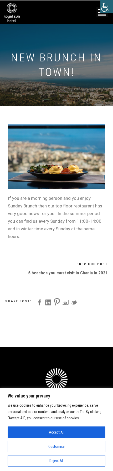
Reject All (56, 461)
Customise (56, 446)
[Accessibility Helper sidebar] (106, 6)
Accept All (56, 432)
